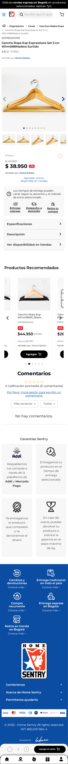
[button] (34, 224)
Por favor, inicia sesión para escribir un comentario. (34, 394)
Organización (16, 26)
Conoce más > (17, 587)
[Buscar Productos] (21, 14)
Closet (31, 26)
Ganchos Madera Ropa (51, 26)
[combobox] (35, 14)
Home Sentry (22, 58)
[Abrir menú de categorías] (4, 14)
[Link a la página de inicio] (4, 26)
